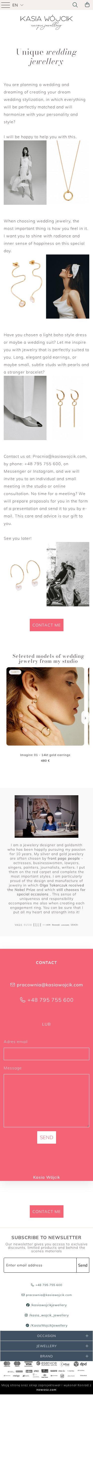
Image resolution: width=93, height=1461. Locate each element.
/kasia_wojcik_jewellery (48, 1315)
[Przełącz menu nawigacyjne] (6, 5)
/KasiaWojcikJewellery (48, 1325)
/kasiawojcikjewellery (48, 1305)
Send (83, 1265)
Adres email (16, 1041)
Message (13, 1067)
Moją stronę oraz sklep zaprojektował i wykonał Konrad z (46, 1387)
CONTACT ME (46, 625)
